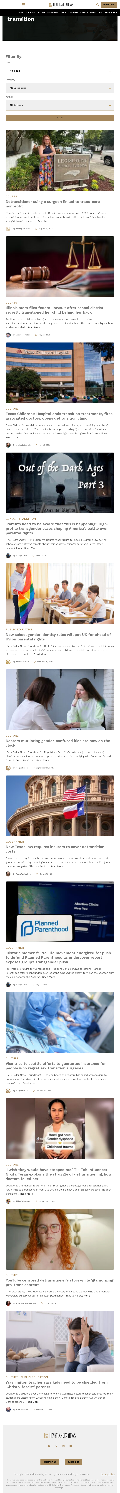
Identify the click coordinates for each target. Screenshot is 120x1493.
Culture (41, 12)
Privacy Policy (108, 1474)
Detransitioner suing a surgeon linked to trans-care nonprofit (53, 203)
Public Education (26, 12)
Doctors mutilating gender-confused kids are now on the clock (58, 743)
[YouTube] (71, 1446)
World (93, 12)
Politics (84, 12)
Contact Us (49, 1462)
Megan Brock (22, 768)
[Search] (97, 5)
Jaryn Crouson (22, 662)
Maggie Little (21, 556)
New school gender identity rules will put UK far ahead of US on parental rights (58, 636)
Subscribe (109, 5)
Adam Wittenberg (23, 874)
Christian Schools (107, 12)
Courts (65, 12)
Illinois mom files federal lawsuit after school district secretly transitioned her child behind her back (54, 310)
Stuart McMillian (23, 335)
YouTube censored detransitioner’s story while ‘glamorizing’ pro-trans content (60, 1282)
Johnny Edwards (23, 229)
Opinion (74, 12)
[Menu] (24, 5)
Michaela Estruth (23, 445)
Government (53, 12)
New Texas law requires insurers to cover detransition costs (55, 849)
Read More (44, 221)
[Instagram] (63, 1446)
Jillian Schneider (23, 1201)
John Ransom (22, 1409)
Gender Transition (21, 518)
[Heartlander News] (61, 5)
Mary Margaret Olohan (26, 1303)
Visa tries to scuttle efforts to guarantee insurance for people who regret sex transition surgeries (56, 1065)
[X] (56, 1446)
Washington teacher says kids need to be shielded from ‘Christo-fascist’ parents (57, 1384)
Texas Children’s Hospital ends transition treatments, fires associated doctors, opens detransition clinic (59, 416)
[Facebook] (49, 1446)
